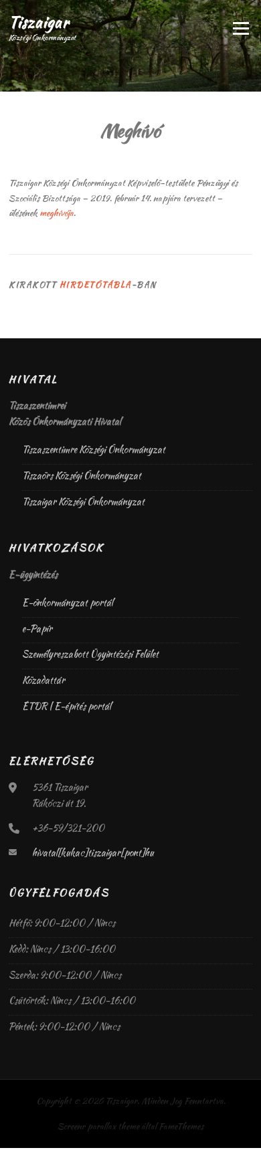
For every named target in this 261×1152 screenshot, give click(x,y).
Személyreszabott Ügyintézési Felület (90, 654)
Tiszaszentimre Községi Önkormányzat (93, 449)
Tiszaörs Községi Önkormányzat (81, 475)
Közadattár (43, 680)
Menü (239, 28)
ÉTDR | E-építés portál (66, 706)
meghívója (56, 213)
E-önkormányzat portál (67, 602)
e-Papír (37, 628)
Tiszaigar (39, 22)
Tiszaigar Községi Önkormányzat (83, 501)
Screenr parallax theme (98, 1126)
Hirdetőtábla (96, 284)
